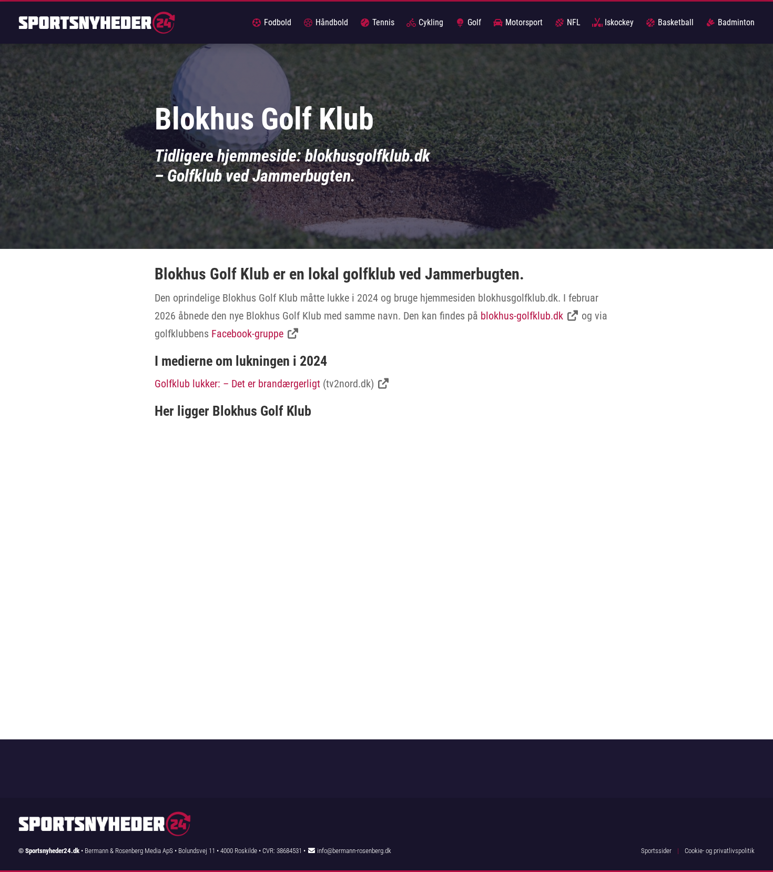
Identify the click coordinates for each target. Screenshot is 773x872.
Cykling (429, 22)
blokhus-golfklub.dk (522, 315)
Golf (473, 22)
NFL (573, 22)
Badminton (735, 22)
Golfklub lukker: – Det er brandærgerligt (237, 383)
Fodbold (276, 22)
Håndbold (330, 22)
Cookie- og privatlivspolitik (720, 851)
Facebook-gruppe (247, 333)
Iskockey (618, 22)
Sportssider (656, 851)
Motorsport (523, 22)
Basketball (675, 22)
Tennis (382, 22)
